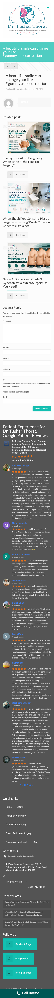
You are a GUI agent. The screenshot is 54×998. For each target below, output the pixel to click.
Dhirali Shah (18, 602)
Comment (7, 321)
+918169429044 (36, 887)
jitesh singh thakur (21, 702)
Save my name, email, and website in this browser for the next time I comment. (26, 385)
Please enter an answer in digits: (16, 392)
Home (9, 807)
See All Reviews (27, 785)
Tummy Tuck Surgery (16, 824)
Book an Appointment (17, 842)
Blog (35, 842)
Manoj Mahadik (19, 523)
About (20, 807)
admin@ (23, 89)
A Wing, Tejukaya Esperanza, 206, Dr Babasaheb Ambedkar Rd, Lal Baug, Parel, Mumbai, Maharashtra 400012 (26, 867)
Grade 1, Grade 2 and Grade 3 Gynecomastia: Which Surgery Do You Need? (25, 282)
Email (5, 358)
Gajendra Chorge (20, 465)
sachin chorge (19, 580)
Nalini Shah (17, 662)
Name (6, 347)
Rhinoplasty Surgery (16, 815)
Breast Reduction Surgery (18, 833)
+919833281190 (14, 882)
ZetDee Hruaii (18, 757)
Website (6, 369)
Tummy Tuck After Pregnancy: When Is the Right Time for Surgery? (23, 161)
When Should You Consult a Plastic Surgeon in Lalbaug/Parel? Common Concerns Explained (26, 222)
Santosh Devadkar (21, 554)
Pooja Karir (17, 634)
